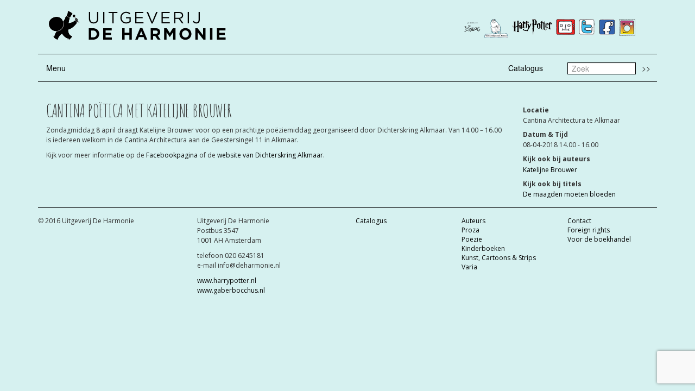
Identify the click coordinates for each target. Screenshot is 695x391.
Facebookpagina (172, 155)
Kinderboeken (483, 248)
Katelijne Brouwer (550, 169)
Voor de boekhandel (599, 239)
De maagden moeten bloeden (569, 194)
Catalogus (525, 67)
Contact (579, 220)
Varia (469, 267)
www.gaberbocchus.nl (231, 290)
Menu (56, 67)
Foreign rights (588, 230)
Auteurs (473, 220)
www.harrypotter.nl (226, 280)
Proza (470, 230)
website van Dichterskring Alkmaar (270, 155)
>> (646, 67)
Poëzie (472, 239)
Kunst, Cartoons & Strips (499, 257)
